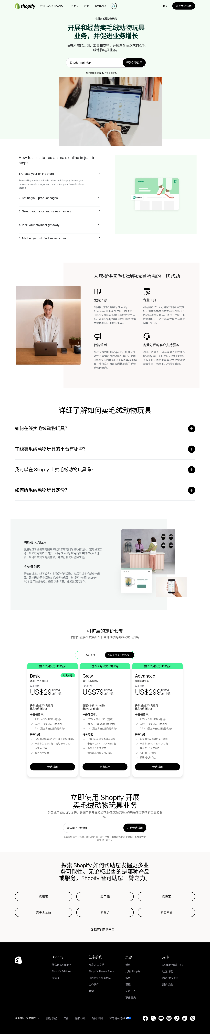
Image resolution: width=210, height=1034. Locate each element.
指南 (128, 978)
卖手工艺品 (43, 912)
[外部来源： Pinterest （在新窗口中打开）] (192, 1018)
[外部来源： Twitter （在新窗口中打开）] (153, 1018)
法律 (66, 1018)
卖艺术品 (166, 912)
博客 (128, 964)
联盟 (91, 991)
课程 (128, 984)
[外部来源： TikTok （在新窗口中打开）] (176, 1018)
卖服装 (43, 896)
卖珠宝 (166, 896)
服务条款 (51, 1018)
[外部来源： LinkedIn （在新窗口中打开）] (184, 1018)
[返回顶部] (18, 960)
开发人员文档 (96, 964)
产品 (73, 6)
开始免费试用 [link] (134, 62)
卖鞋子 (105, 912)
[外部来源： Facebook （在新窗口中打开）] (145, 1018)
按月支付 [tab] (90, 655)
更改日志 (130, 997)
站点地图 (97, 1018)
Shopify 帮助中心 (172, 964)
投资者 (56, 978)
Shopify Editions (61, 971)
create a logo (37, 184)
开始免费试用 (184, 6)
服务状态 (167, 984)
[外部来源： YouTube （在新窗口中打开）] (161, 1018)
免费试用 (52, 766)
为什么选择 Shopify (51, 6)
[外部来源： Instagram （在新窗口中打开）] (169, 1018)
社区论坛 (167, 971)
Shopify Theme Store (101, 971)
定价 (86, 6)
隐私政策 (80, 1018)
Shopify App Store (100, 978)
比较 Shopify (133, 971)
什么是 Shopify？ (62, 964)
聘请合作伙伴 (170, 978)
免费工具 (130, 991)
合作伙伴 (94, 984)
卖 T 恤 (105, 896)
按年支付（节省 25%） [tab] (120, 655)
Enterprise (100, 6)
